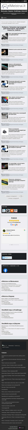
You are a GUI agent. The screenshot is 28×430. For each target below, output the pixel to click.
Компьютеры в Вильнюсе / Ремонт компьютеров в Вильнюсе (13, 379)
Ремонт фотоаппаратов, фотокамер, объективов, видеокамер (13, 367)
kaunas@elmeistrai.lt (8, 304)
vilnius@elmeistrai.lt (8, 290)
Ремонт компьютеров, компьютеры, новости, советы (12, 382)
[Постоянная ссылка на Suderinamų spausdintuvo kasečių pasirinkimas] (4, 115)
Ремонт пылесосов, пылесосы (7, 362)
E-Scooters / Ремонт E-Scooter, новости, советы (11, 365)
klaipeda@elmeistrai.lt (8, 317)
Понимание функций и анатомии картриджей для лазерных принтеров (17, 82)
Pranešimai (4, 389)
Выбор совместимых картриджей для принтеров (17, 113)
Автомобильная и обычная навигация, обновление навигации (13, 359)
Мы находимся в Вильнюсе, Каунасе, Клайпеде (14, 1)
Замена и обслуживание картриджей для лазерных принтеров (15, 65)
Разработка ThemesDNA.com (14, 428)
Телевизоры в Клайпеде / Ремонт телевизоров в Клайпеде (13, 414)
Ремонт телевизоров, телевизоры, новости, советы (11, 420)
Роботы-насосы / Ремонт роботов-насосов (10, 391)
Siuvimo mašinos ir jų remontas (8, 394)
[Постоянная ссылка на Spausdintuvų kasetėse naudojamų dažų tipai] (4, 100)
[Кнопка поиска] (26, 1)
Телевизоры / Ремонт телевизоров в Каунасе (10, 412)
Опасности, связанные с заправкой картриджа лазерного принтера (17, 180)
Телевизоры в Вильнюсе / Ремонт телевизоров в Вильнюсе (13, 417)
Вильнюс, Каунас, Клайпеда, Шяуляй (14, 11)
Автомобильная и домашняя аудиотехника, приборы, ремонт (13, 355)
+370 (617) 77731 (6, 316)
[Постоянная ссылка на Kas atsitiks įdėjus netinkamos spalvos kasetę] (4, 166)
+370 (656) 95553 (6, 302)
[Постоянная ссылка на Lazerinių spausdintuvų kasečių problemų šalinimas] (4, 131)
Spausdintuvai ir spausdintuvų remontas (10, 396)
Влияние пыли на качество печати (17, 49)
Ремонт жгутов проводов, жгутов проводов (10, 385)
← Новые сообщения (11, 196)
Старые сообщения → (14, 198)
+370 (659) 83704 (6, 332)
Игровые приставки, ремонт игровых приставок (11, 422)
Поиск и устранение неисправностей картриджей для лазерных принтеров (17, 130)
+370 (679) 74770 (6, 289)
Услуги (4, 17)
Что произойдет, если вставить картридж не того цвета (17, 164)
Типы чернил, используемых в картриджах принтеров (16, 97)
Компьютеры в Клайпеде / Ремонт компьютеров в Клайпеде (13, 375)
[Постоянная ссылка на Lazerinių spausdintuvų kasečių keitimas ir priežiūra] (4, 67)
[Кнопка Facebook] (24, 1)
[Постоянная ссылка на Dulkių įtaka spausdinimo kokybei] (4, 52)
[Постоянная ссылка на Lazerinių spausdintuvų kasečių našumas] (4, 149)
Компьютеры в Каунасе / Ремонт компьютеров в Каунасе (13, 373)
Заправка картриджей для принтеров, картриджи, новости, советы (12, 45)
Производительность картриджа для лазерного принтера (17, 146)
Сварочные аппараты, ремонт (7, 405)
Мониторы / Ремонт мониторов (7, 387)
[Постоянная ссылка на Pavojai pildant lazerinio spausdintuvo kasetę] (4, 182)
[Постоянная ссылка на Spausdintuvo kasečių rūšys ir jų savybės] (4, 36)
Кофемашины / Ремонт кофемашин (8, 371)
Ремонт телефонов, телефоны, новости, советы (11, 410)
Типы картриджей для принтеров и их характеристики (18, 34)
